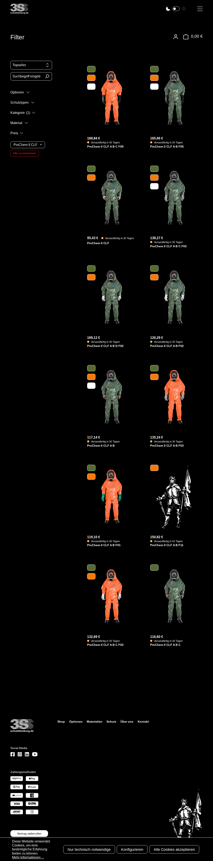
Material (16, 123)
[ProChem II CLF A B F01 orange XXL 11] (111, 497)
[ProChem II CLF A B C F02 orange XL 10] (111, 596)
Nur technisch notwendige (89, 849)
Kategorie (20, 112)
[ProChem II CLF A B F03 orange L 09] (174, 397)
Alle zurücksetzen (24, 153)
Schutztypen (20, 102)
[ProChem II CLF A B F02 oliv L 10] (174, 297)
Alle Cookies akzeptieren (174, 849)
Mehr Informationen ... (28, 857)
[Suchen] (47, 76)
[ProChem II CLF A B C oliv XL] (174, 596)
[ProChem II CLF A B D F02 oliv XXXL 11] (111, 297)
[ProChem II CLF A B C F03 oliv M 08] (174, 198)
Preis (14, 133)
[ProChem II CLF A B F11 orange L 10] (174, 497)
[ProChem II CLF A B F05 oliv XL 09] (174, 98)
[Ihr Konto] (176, 36)
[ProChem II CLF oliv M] (111, 198)
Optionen (17, 92)
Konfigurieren (132, 849)
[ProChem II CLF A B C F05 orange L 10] (111, 98)
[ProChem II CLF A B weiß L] (111, 397)
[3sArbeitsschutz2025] (19, 12)
